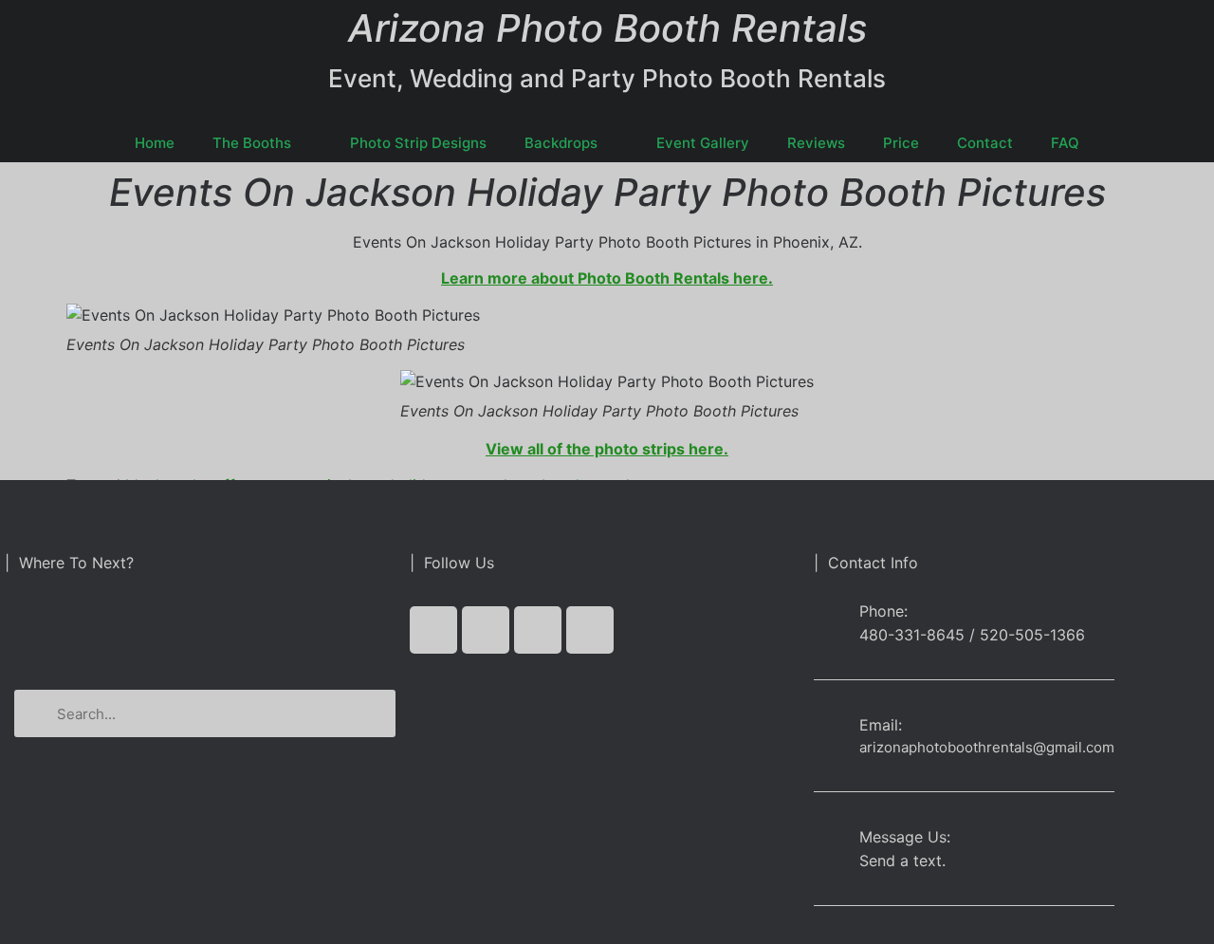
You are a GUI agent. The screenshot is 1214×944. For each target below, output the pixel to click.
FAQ (1065, 143)
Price (901, 143)
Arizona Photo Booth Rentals (607, 28)
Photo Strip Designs (418, 143)
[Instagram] (590, 630)
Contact (985, 143)
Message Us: (904, 836)
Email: (880, 724)
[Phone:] (829, 622)
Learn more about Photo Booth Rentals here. (607, 277)
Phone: (883, 611)
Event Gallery (702, 143)
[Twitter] (485, 630)
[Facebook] (433, 630)
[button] (204, 629)
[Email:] (829, 729)
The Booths (251, 143)
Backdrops (561, 143)
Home (155, 143)
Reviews (816, 143)
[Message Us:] (829, 841)
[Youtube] (537, 630)
